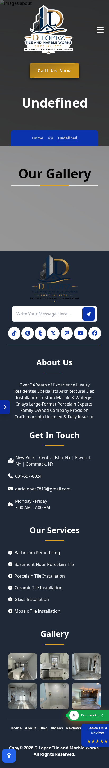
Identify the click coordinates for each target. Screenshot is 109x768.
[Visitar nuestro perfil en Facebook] (94, 333)
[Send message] (88, 314)
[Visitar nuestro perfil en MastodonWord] (67, 333)
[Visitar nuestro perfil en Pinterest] (27, 333)
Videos (57, 728)
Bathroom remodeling (37, 553)
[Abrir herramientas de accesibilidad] (9, 756)
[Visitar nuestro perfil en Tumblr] (40, 333)
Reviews (73, 728)
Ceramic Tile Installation (38, 588)
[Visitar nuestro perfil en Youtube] (80, 333)
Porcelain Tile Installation (40, 576)
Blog (43, 728)
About (30, 728)
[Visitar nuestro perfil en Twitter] (53, 333)
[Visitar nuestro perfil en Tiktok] (14, 333)
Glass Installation (32, 599)
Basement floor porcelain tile (44, 564)
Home (37, 137)
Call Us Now (54, 71)
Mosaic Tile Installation (37, 611)
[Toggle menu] (5, 407)
